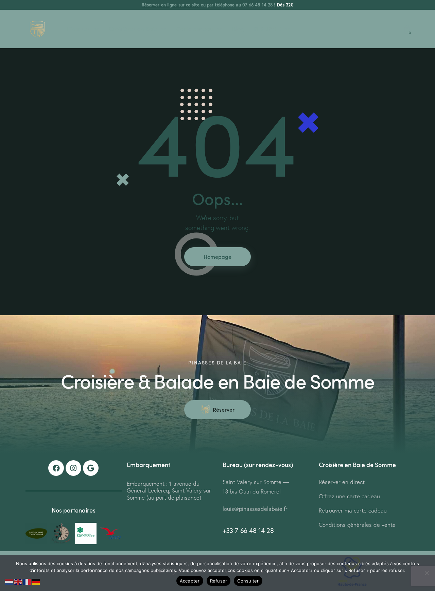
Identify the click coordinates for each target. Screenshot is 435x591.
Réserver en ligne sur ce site (170, 5)
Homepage (217, 256)
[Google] (91, 468)
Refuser (218, 581)
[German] (36, 581)
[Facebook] (56, 468)
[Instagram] (73, 468)
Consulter (248, 581)
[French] (27, 581)
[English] (18, 581)
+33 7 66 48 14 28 (248, 530)
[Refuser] (426, 573)
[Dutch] (9, 581)
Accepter (190, 581)
